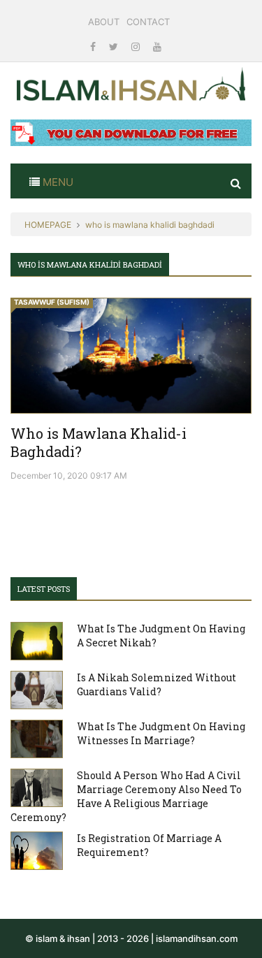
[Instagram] (137, 46)
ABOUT (103, 21)
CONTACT (148, 21)
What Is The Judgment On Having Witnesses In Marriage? (161, 733)
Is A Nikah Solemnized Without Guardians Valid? (156, 684)
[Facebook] (94, 46)
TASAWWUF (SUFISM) (51, 302)
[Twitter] (115, 46)
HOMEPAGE (47, 224)
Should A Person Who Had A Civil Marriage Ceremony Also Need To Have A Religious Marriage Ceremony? (126, 796)
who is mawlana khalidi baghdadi (149, 224)
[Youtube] (157, 46)
